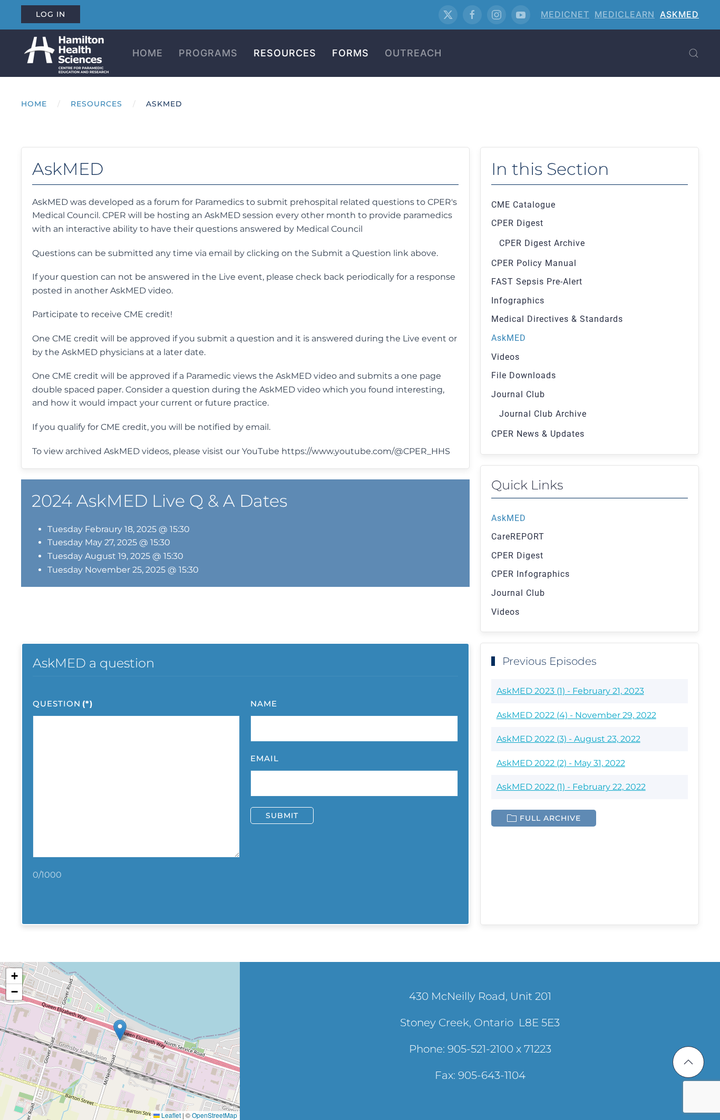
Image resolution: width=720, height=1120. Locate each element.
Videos (505, 357)
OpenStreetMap (214, 1115)
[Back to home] (65, 53)
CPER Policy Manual (534, 263)
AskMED (679, 14)
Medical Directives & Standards (557, 319)
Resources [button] (285, 52)
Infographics (517, 301)
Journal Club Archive (543, 414)
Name (263, 704)
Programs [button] (208, 52)
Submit (282, 815)
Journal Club (518, 394)
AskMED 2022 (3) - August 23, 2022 (568, 739)
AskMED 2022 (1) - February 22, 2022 (571, 787)
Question (63, 704)
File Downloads (523, 375)
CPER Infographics (530, 574)
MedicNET (565, 14)
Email (264, 758)
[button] (693, 53)
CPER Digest (517, 223)
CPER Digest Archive (542, 243)
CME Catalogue (523, 205)
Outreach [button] (413, 52)
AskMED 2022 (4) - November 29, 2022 (576, 715)
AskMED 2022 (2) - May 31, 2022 (561, 763)
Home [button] (147, 52)
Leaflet (170, 1115)
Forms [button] (350, 52)
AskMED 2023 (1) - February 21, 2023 (570, 691)
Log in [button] (50, 14)
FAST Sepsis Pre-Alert (536, 282)
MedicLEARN (625, 14)
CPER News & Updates (538, 434)
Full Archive (550, 818)
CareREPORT (517, 537)
